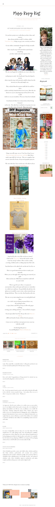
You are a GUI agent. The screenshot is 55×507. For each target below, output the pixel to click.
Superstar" (17, 258)
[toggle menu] (3, 4)
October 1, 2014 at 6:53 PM (8, 361)
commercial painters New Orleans (22, 410)
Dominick (5, 401)
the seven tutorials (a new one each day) (17, 155)
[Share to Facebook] (10, 333)
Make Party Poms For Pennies (20, 233)
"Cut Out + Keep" (9, 41)
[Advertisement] (46, 201)
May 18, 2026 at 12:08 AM (7, 448)
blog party (16, 30)
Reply (4, 368)
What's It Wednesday (25, 329)
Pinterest (28, 30)
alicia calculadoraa (9, 446)
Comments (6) (34, 333)
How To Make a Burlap (20, 198)
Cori (4, 386)
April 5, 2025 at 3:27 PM (7, 428)
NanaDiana (6, 359)
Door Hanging (20, 200)
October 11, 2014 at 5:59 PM (8, 387)
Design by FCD (32, 505)
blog (11, 30)
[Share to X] (8, 333)
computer (22, 30)
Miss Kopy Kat (25, 505)
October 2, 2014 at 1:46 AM (8, 374)
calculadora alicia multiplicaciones (11, 456)
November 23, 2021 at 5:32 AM (8, 402)
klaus (4, 426)
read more (46, 74)
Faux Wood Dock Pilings (20, 165)
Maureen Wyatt (7, 372)
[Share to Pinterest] (12, 333)
